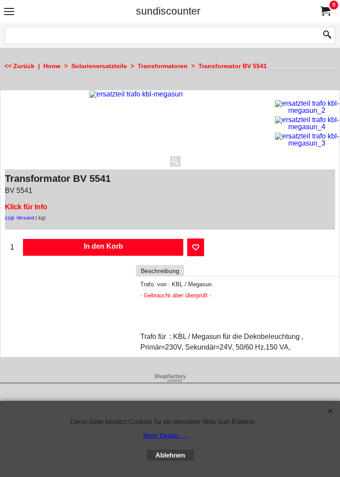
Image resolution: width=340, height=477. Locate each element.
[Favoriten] (195, 247)
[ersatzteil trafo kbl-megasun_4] (307, 123)
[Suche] (327, 35)
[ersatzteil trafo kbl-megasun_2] (307, 107)
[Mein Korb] (325, 11)
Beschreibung (160, 270)
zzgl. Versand (19, 217)
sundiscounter (168, 11)
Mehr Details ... (164, 435)
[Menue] (9, 12)
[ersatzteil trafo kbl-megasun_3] (307, 140)
